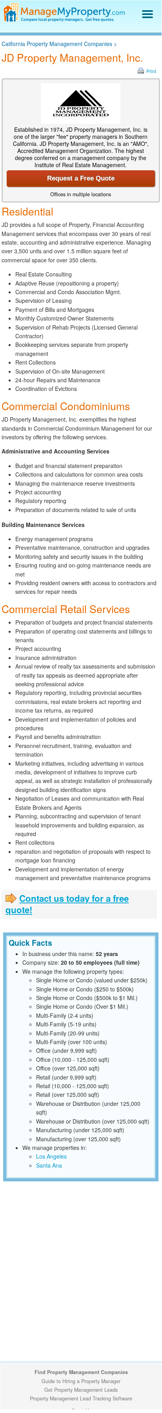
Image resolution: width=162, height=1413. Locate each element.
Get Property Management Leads (81, 1389)
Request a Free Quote (81, 178)
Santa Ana (49, 1165)
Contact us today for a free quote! (67, 904)
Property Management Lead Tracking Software (81, 1398)
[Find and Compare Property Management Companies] (65, 20)
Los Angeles (51, 1156)
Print (151, 71)
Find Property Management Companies (81, 1372)
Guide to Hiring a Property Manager (81, 1381)
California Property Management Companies (57, 44)
